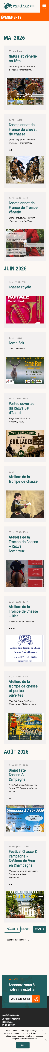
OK (22, 1045)
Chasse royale (20, 287)
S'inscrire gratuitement (36, 999)
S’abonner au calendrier (15, 940)
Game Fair (16, 343)
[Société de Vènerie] (18, 6)
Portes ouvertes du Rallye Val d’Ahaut (21, 408)
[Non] (45, 1039)
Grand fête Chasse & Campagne (17, 775)
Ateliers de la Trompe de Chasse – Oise (23, 611)
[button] (44, 5)
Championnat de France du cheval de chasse (22, 129)
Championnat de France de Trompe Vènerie (23, 207)
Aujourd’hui (25, 929)
